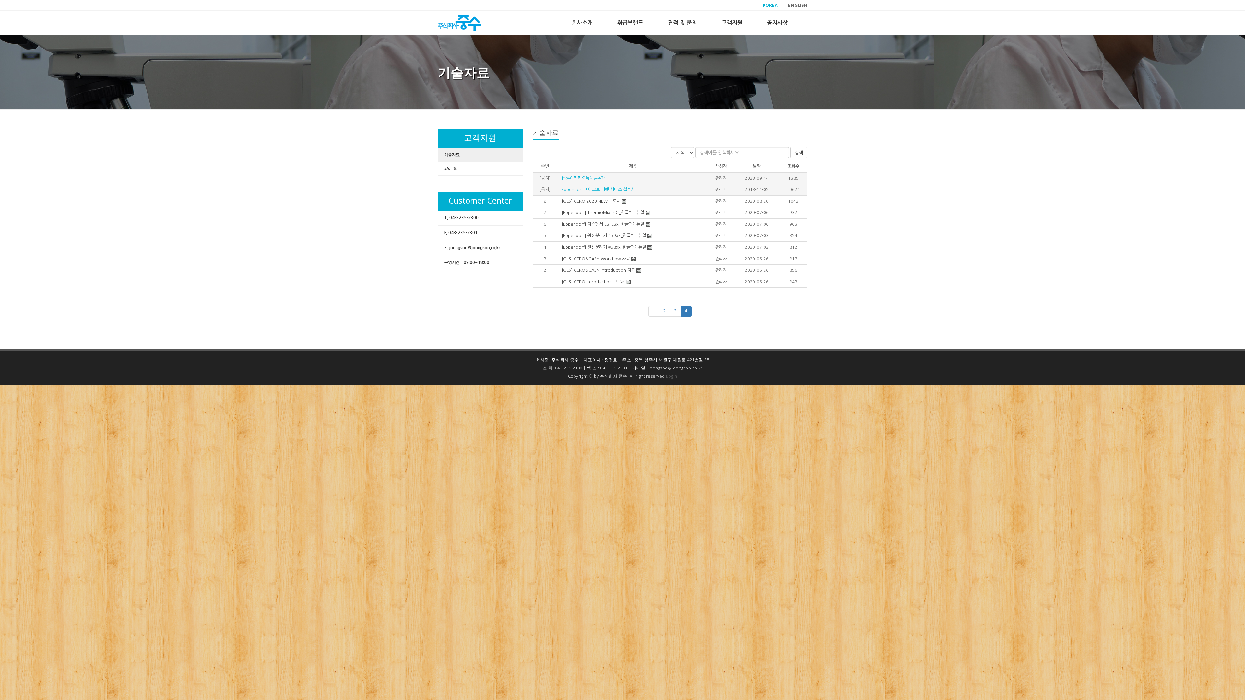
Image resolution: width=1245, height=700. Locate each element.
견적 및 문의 (682, 23)
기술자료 (452, 155)
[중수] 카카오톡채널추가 (582, 178)
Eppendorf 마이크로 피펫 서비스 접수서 (597, 189)
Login (671, 376)
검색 (799, 152)
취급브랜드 (630, 23)
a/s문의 (451, 169)
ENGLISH (797, 5)
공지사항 (777, 23)
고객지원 (732, 23)
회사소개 (582, 23)
